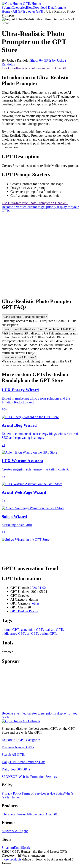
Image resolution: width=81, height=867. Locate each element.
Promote (60, 7)
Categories (18, 7)
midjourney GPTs (14, 633)
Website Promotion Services (29, 776)
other (35, 603)
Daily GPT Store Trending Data (23, 762)
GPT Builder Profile (24, 611)
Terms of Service (33, 793)
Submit (6, 7)
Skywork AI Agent (15, 831)
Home (6, 11)
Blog (29, 7)
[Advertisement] (40, 253)
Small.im (8, 847)
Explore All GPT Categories (21, 740)
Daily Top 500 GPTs (16, 769)
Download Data (43, 7)
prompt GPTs (11, 629)
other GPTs (36, 11)
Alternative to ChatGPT (43, 814)
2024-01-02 (38, 588)
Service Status (54, 793)
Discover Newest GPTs (18, 747)
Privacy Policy (12, 793)
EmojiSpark (22, 847)
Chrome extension (14, 814)
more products (12, 859)
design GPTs (48, 633)
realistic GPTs (54, 629)
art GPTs (32, 633)
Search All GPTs (13, 754)
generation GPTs (32, 629)
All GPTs (19, 11)
